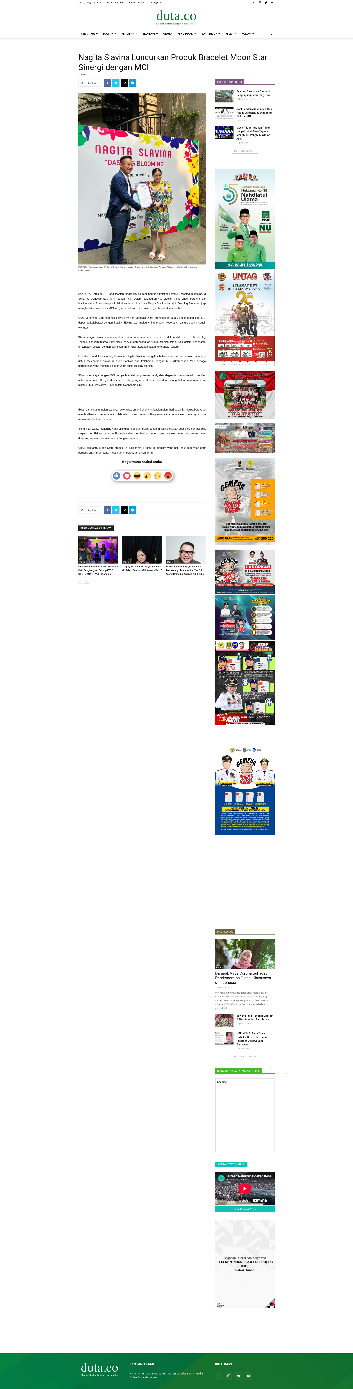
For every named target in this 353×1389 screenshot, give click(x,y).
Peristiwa (88, 33)
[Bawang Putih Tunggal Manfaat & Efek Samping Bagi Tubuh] (224, 1020)
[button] (270, 34)
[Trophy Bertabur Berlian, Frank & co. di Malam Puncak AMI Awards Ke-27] (142, 550)
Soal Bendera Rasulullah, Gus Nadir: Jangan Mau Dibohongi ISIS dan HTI (254, 113)
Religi (229, 33)
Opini (218, 967)
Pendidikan (185, 33)
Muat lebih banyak (243, 150)
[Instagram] (260, 2)
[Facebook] (253, 2)
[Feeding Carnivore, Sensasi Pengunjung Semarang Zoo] (224, 96)
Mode (82, 562)
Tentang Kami (155, 2)
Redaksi (119, 2)
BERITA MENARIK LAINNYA (96, 528)
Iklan (109, 2)
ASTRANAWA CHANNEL (231, 1164)
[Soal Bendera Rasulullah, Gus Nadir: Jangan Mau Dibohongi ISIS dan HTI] (224, 113)
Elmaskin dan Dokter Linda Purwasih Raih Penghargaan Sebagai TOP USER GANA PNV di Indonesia (98, 570)
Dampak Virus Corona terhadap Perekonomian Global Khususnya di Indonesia (243, 978)
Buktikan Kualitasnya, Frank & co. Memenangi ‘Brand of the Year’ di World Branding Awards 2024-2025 (185, 570)
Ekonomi (149, 33)
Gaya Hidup (209, 33)
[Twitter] (266, 2)
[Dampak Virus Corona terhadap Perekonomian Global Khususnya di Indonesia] (245, 954)
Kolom (246, 33)
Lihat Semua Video (245, 1209)
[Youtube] (272, 2)
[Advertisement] (142, 282)
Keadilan (128, 33)
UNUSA (167, 33)
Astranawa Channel (135, 2)
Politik (108, 33)
